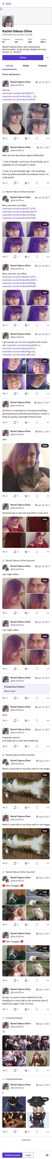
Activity (9, 65)
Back (8, 3)
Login (28, 1155)
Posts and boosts (10, 74)
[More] (48, 138)
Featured (42, 65)
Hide (45, 106)
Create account (12, 1155)
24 (16, 42)
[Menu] (47, 57)
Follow (23, 57)
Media (26, 65)
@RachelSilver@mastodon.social (15, 35)
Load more (26, 1140)
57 (3, 42)
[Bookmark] (37, 138)
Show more (9, 691)
